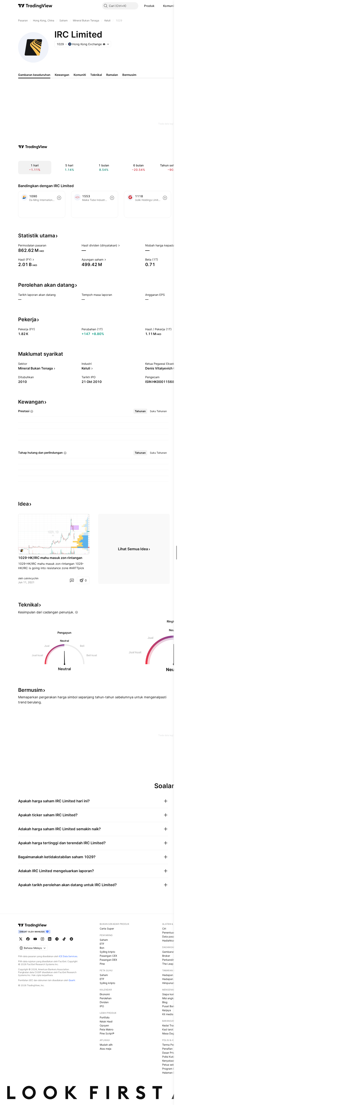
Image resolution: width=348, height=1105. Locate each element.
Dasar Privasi (170, 1052)
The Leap (167, 963)
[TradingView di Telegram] (56, 938)
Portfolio (104, 1017)
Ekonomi (105, 994)
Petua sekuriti (170, 1064)
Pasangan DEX (108, 959)
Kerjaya (166, 1010)
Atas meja (105, 1048)
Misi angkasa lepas (173, 998)
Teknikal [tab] (96, 75)
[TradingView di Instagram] (42, 938)
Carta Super (107, 928)
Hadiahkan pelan (172, 940)
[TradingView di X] (20, 938)
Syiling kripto (107, 951)
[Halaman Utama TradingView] (35, 5)
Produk (149, 6)
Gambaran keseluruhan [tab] (34, 75)
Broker (166, 955)
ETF (102, 943)
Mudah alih (106, 1044)
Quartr (72, 980)
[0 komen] (71, 580)
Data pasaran (170, 936)
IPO (102, 1006)
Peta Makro (106, 1029)
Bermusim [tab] (129, 75)
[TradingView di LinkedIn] (49, 938)
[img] (104, 44)
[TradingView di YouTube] (35, 938)
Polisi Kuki (168, 1056)
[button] (157, 5)
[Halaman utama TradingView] (32, 925)
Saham (104, 939)
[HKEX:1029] (22, 550)
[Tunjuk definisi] (48, 245)
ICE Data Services (68, 956)
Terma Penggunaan (173, 1044)
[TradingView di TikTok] (64, 938)
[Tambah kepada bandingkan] (59, 198)
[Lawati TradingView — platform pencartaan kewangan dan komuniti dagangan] (32, 146)
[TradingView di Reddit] (71, 938)
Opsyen (104, 1025)
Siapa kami (168, 994)
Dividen (104, 1002)
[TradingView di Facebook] (27, 938)
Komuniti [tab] (80, 75)
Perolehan (105, 998)
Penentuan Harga (172, 932)
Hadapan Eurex (171, 979)
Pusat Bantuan (170, 1006)
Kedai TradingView (173, 1025)
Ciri (164, 928)
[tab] (140, 411)
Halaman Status (171, 1072)
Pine (102, 963)
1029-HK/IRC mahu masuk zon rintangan (50, 558)
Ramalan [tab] (112, 75)
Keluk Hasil (106, 1021)
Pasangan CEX (108, 955)
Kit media (167, 1014)
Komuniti (169, 6)
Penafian (167, 1048)
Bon (102, 947)
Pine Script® (107, 1033)
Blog (164, 1002)
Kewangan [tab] (62, 75)
